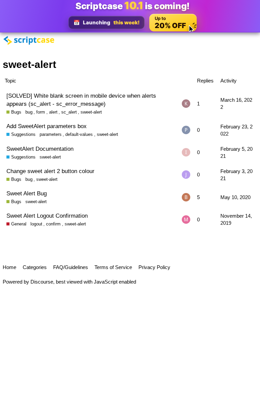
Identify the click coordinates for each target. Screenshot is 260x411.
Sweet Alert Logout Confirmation (47, 215)
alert (53, 112)
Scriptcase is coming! (132, 5)
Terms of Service (113, 267)
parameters (51, 134)
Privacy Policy (154, 267)
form (40, 112)
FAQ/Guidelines (70, 267)
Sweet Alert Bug (26, 193)
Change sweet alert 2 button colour (50, 171)
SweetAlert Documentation (39, 148)
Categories (35, 267)
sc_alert (69, 112)
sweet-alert (91, 112)
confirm (53, 223)
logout (36, 223)
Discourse (41, 282)
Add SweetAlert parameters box (46, 126)
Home (9, 267)
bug (28, 112)
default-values (79, 134)
